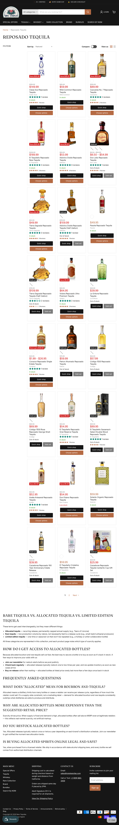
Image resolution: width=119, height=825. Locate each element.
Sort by (30, 47)
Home (5, 30)
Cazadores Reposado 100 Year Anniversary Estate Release (40, 567)
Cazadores (33, 573)
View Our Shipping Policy (42, 798)
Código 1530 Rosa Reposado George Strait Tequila (39, 432)
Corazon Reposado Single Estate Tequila (40, 362)
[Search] (88, 12)
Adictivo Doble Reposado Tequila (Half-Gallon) (71, 226)
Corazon (32, 366)
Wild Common (65, 95)
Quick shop (41, 107)
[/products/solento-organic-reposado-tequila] (102, 473)
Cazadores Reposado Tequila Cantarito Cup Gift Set (101, 567)
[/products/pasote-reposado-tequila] (102, 201)
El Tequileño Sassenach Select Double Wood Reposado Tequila (100, 432)
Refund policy (60, 809)
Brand (69, 22)
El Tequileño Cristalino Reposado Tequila (69, 566)
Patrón (62, 366)
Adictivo (62, 162)
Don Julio (93, 162)
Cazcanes (93, 95)
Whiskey (37, 22)
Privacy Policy (18, 809)
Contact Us (7, 809)
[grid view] (111, 46)
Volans (62, 298)
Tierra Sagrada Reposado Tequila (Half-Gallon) (40, 294)
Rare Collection (54, 22)
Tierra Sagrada (34, 230)
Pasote (92, 228)
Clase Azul (33, 95)
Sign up (95, 787)
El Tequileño (33, 162)
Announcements (46, 809)
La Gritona (93, 298)
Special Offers (10, 22)
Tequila (25, 22)
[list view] (114, 46)
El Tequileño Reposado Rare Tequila (39, 158)
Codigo (92, 366)
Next (75, 595)
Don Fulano (64, 502)
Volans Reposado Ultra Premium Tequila (69, 294)
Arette (31, 502)
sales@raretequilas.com (71, 773)
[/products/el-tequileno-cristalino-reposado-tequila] (72, 541)
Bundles (80, 22)
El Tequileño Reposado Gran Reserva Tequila (69, 430)
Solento (93, 502)
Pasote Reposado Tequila (101, 225)
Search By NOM (95, 22)
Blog (4, 811)
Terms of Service (32, 809)
